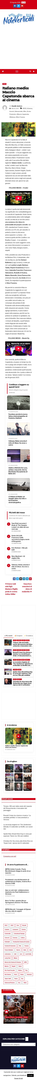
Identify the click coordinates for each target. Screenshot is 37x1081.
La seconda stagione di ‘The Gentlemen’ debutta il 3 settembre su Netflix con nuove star (23, 663)
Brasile (24, 925)
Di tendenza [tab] (28, 635)
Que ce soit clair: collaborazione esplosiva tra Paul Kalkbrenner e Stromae (17, 892)
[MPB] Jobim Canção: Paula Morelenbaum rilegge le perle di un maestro (18, 871)
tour (22, 978)
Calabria (7, 929)
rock (15, 974)
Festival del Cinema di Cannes (21, 941)
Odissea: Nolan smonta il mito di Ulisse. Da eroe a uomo (17, 443)
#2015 (24, 108)
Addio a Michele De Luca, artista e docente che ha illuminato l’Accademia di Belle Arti (17, 471)
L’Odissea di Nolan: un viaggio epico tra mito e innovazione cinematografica (17, 499)
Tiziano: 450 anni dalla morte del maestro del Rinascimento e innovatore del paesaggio (23, 644)
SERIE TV (27, 659)
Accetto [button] (30, 1075)
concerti (7, 937)
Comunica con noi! (9, 856)
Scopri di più (18, 1078)
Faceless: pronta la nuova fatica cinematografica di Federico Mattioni (17, 416)
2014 (6, 925)
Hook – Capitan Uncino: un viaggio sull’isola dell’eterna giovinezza (16, 1020)
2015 (12, 925)
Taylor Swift (8, 978)
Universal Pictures (10, 982)
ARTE (14, 640)
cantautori (15, 929)
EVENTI (23, 640)
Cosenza (15, 937)
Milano (15, 958)
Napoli (13, 966)
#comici (11, 111)
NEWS (27, 640)
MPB (25, 962)
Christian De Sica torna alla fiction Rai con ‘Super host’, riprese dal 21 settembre (22, 683)
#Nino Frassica (20, 117)
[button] (30, 71)
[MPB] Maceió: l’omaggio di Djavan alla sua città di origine (18, 910)
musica (7, 966)
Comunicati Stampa (19, 933)
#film (24, 111)
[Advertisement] (18, 47)
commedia (8, 933)
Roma (22, 974)
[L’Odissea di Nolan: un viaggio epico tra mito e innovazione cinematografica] (18, 485)
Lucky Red (7, 958)
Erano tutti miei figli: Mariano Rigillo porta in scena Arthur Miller (11, 589)
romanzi (29, 974)
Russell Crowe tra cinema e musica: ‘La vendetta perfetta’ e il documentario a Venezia (22, 654)
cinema (24, 929)
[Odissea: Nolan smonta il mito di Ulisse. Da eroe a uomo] (18, 429)
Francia (26, 946)
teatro (16, 978)
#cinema (29, 108)
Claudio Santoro (16, 106)
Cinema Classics (10, 1017)
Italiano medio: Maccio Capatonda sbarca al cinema (16, 746)
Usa (19, 982)
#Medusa (12, 117)
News (4, 83)
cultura (23, 937)
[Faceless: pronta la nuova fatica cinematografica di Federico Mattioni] (18, 403)
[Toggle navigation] (16, 71)
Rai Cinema (8, 974)
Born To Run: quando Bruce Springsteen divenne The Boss (16, 901)
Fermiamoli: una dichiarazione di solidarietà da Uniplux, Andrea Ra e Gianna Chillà (18, 881)
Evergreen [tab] (18, 635)
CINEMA (19, 640)
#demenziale (18, 111)
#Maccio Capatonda (23, 114)
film (20, 946)
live (21, 954)
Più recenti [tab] (8, 635)
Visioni (25, 1017)
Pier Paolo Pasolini (10, 970)
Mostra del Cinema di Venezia (13, 962)
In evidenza (19, 1017)
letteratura (8, 954)
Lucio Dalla (28, 954)
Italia (24, 950)
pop (26, 970)
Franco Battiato (9, 950)
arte (18, 925)
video (25, 982)
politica (20, 970)
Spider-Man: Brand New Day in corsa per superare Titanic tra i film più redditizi (22, 673)
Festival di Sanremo (10, 946)
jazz (30, 950)
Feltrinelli (7, 941)
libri (15, 954)
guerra (18, 950)
